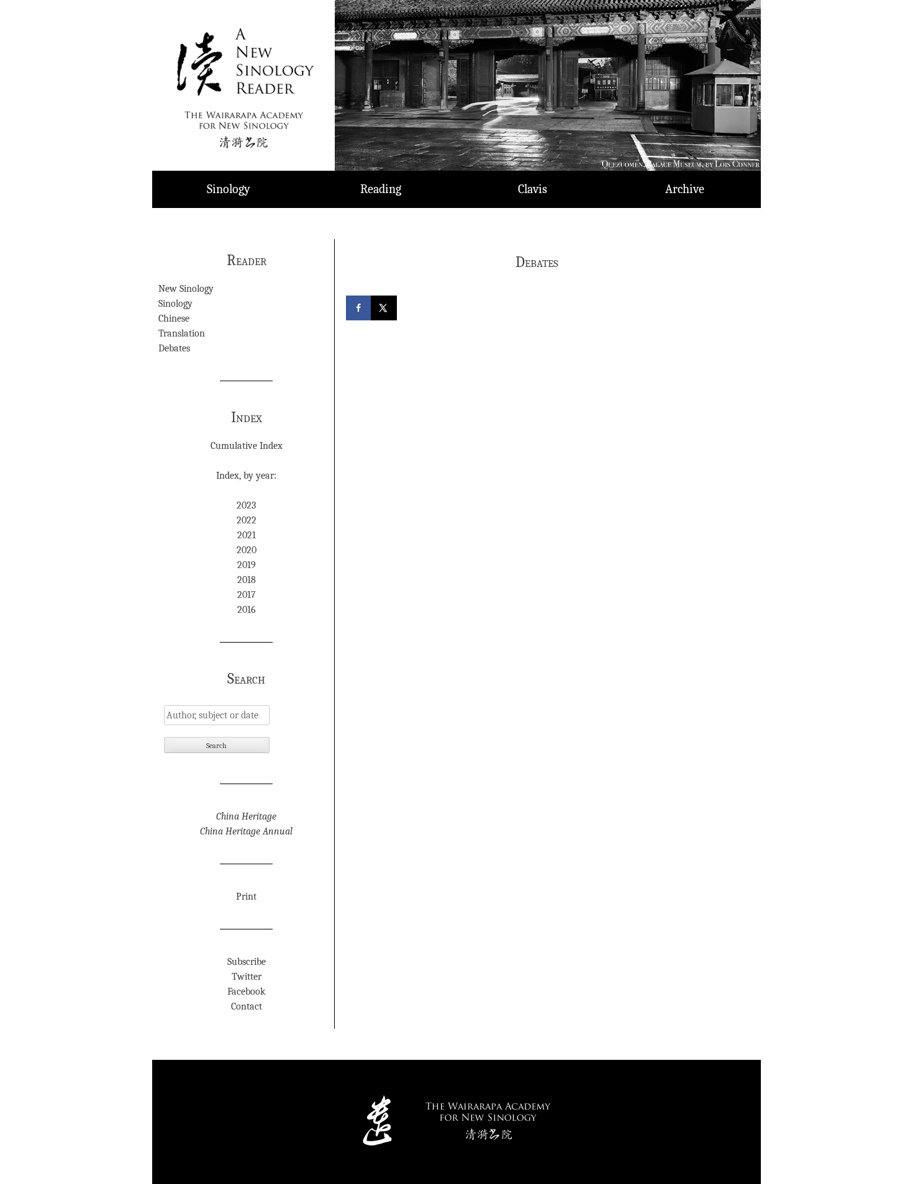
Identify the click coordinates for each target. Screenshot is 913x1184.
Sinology (228, 189)
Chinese (173, 318)
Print (246, 896)
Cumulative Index (247, 445)
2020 (247, 550)
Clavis (532, 189)
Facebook (246, 991)
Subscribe (246, 961)
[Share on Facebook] (359, 308)
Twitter (246, 976)
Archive (684, 189)
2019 (246, 565)
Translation (181, 333)
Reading (380, 189)
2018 (246, 579)
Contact (246, 1006)
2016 (246, 609)
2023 (246, 505)
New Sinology (186, 288)
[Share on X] (384, 308)
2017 (246, 594)
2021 (246, 535)
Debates (174, 348)
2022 (247, 520)
